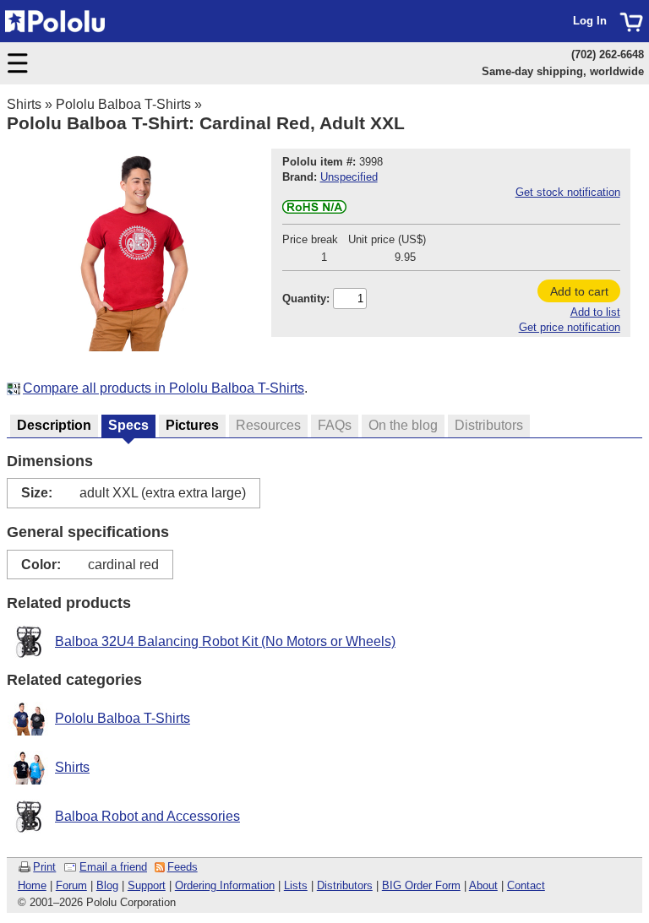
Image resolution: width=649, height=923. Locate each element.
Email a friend (113, 867)
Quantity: (306, 298)
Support (147, 885)
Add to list (595, 312)
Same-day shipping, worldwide (563, 71)
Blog (107, 885)
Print (44, 867)
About (483, 885)
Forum (71, 885)
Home (32, 885)
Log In (590, 20)
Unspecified (349, 177)
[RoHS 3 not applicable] (314, 210)
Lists (296, 885)
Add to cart (579, 291)
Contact (526, 885)
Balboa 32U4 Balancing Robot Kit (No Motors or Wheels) (225, 641)
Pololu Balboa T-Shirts (123, 104)
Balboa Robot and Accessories (147, 816)
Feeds (182, 867)
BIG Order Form (421, 885)
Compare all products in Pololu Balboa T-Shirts (163, 388)
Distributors (345, 885)
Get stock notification (567, 192)
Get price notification (569, 327)
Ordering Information (225, 885)
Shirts (24, 104)
